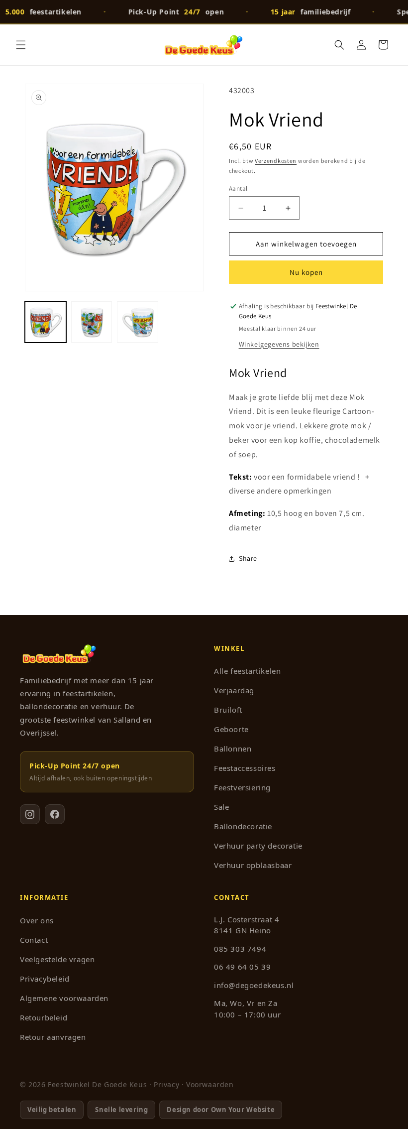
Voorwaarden (210, 1084)
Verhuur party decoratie (258, 846)
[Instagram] (30, 814)
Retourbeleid (43, 1017)
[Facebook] (55, 814)
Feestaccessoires (245, 768)
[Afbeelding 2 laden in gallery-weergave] (91, 322)
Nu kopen (306, 272)
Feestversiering (242, 787)
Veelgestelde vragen (57, 959)
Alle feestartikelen (247, 671)
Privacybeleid (45, 979)
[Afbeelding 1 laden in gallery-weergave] (45, 322)
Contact (34, 940)
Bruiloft (228, 710)
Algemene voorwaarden (64, 998)
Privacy (166, 1084)
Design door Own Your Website (221, 1109)
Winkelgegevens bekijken (279, 344)
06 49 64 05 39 (242, 967)
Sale (221, 807)
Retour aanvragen (53, 1037)
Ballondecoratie (243, 826)
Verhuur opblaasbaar (253, 865)
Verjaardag (234, 690)
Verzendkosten (276, 160)
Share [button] (248, 558)
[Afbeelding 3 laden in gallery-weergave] (137, 322)
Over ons (37, 920)
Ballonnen (232, 748)
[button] (21, 45)
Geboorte (231, 729)
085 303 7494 (240, 949)
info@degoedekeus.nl (254, 985)
